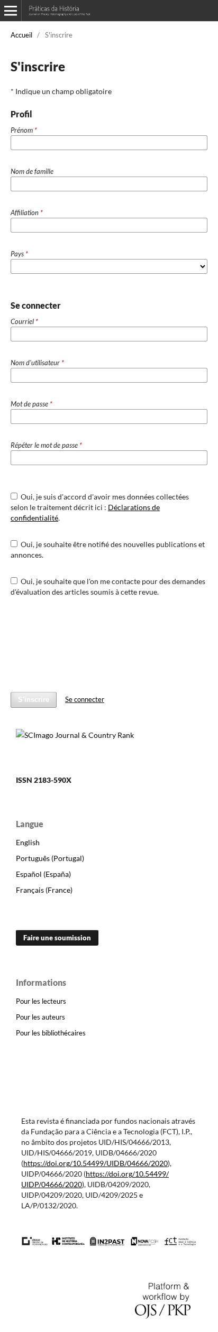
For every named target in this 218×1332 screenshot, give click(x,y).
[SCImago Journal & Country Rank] (75, 734)
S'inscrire (33, 700)
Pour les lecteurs (41, 1001)
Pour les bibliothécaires (51, 1033)
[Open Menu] (10, 10)
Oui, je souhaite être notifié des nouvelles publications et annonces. (108, 549)
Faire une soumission (57, 937)
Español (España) (43, 874)
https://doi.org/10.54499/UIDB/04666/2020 (95, 1163)
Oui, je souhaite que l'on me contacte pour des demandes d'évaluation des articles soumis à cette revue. (108, 586)
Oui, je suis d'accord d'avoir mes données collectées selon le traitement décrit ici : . (100, 507)
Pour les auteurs (40, 1017)
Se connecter (84, 699)
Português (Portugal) (50, 858)
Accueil (21, 35)
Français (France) (44, 889)
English (28, 842)
